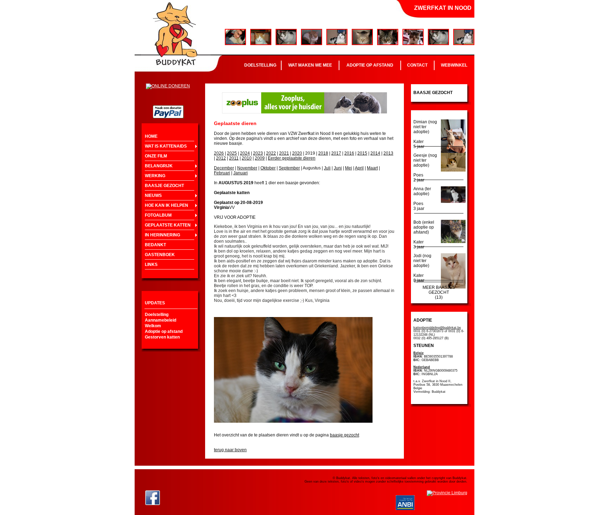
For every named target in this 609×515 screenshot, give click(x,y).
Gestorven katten (162, 337)
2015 (362, 153)
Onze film (156, 156)
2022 (271, 153)
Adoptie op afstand (369, 65)
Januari (240, 172)
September (289, 168)
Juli (327, 168)
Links (151, 264)
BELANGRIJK (159, 165)
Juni (338, 168)
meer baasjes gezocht (439, 290)
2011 (234, 158)
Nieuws (153, 195)
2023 (258, 153)
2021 (284, 153)
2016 (349, 153)
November (247, 168)
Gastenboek (160, 254)
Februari (222, 172)
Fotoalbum (158, 215)
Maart (372, 168)
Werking (155, 175)
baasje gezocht (344, 435)
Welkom (153, 325)
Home (151, 136)
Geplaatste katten (168, 225)
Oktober (268, 168)
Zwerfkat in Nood (443, 8)
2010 (247, 158)
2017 (336, 153)
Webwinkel (454, 65)
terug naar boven (230, 449)
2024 (245, 153)
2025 (232, 153)
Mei (348, 168)
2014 (375, 153)
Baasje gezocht (164, 185)
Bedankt (155, 244)
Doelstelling (260, 65)
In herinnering (162, 234)
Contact (417, 65)
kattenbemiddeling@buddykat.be (437, 327)
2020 (297, 153)
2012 (221, 158)
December (224, 168)
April (359, 168)
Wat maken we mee (310, 65)
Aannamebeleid (160, 320)
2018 (323, 153)
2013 (388, 153)
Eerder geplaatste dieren (291, 158)
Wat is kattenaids (166, 146)
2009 (260, 158)
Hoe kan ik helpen (166, 205)
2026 (219, 153)
